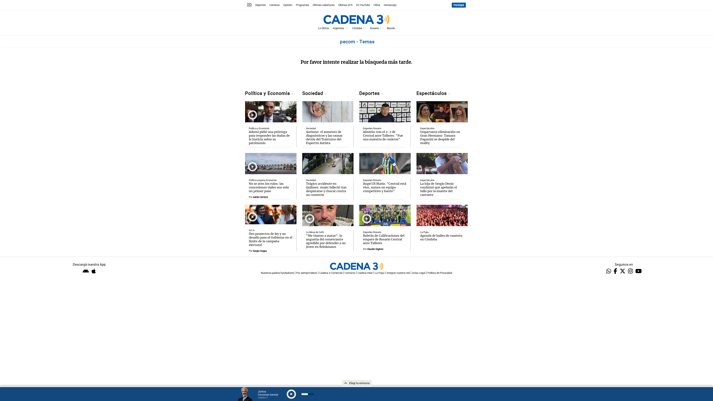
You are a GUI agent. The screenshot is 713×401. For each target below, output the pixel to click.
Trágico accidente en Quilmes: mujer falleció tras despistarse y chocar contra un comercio (326, 189)
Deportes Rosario (372, 128)
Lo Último (323, 28)
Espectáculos (432, 93)
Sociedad (313, 93)
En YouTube (363, 5)
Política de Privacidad (439, 273)
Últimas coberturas (324, 5)
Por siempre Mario (306, 273)
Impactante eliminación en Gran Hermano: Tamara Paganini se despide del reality (440, 137)
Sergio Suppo (260, 251)
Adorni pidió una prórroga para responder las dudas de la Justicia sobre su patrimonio (269, 137)
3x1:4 (251, 230)
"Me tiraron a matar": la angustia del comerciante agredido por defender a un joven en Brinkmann (326, 241)
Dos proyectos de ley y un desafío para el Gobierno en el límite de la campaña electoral (270, 239)
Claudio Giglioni (375, 249)
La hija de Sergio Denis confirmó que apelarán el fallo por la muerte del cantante (438, 189)
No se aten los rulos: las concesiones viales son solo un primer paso (269, 187)
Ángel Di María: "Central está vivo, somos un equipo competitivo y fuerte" (384, 187)
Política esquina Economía (262, 180)
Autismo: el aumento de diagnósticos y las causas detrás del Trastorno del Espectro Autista (324, 137)
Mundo (391, 28)
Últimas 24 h (345, 5)
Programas (302, 5)
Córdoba (357, 28)
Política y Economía (268, 93)
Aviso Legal (418, 273)
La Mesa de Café (315, 232)
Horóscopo (390, 5)
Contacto (350, 273)
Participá (459, 5)
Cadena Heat (365, 273)
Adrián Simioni (260, 197)
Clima (377, 5)
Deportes (260, 5)
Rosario (374, 28)
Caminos (274, 5)
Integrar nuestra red (398, 273)
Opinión (287, 5)
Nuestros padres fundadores (277, 273)
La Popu (424, 232)
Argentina (338, 28)
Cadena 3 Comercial (330, 273)
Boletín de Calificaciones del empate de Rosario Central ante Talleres (383, 239)
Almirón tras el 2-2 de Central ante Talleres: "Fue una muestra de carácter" (383, 135)
